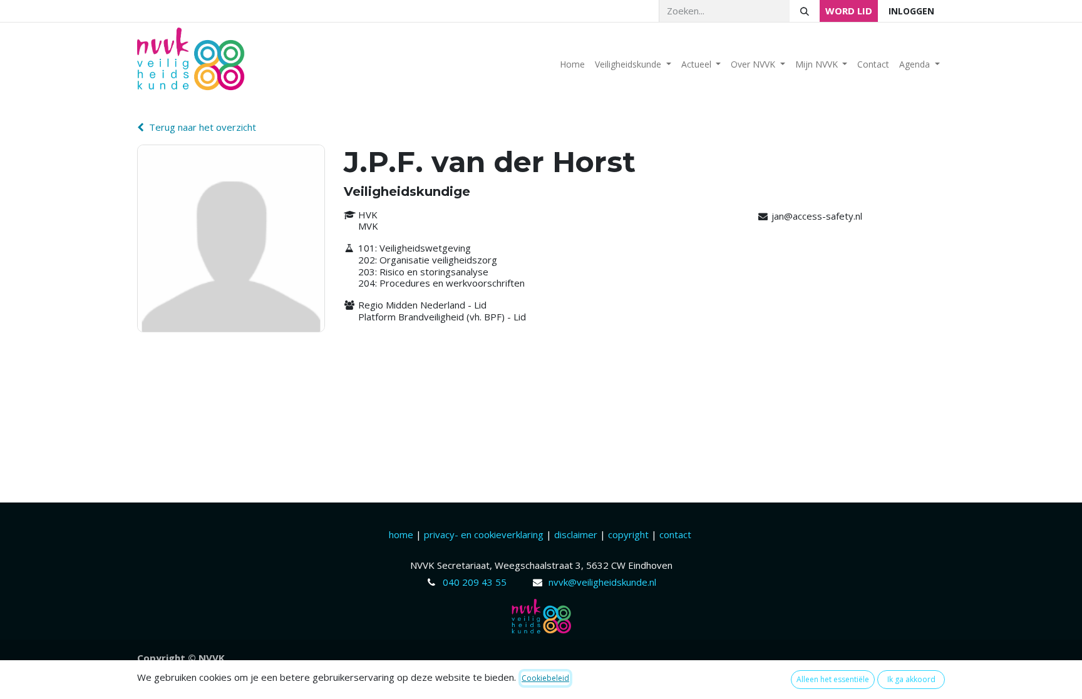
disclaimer (577, 534)
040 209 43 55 (475, 582)
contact (675, 534)
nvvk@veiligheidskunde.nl (602, 582)
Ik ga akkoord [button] (911, 679)
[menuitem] (572, 64)
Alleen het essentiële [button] (832, 679)
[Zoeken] (805, 11)
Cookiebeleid (545, 678)
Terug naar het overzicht (202, 127)
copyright (628, 534)
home (402, 534)
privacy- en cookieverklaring (484, 534)
